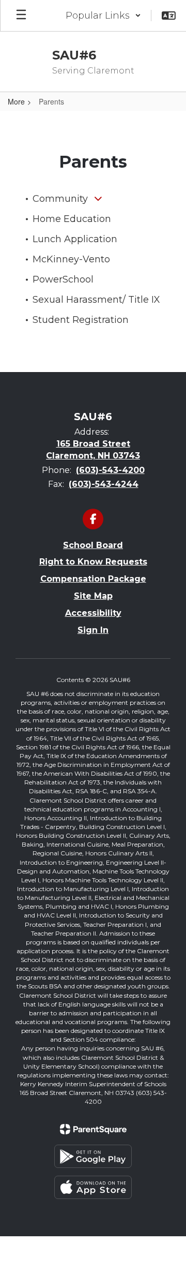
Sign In (93, 630)
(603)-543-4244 (103, 484)
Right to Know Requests (93, 562)
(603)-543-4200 (110, 470)
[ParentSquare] (93, 1129)
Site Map (93, 596)
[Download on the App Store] (93, 1187)
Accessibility (93, 613)
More (16, 101)
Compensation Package (93, 579)
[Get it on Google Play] (93, 1156)
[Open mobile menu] (21, 15)
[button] (103, 15)
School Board (93, 545)
